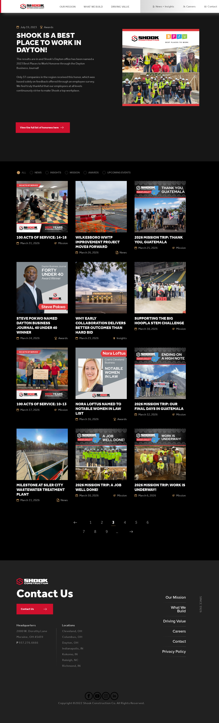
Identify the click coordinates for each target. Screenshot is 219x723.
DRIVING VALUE (120, 6)
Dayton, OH (70, 642)
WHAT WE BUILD (93, 6)
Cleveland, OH (72, 631)
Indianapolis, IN (72, 648)
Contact (212, 6)
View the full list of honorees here (39, 127)
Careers (191, 6)
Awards (93, 172)
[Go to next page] (131, 531)
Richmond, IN (71, 666)
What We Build (178, 609)
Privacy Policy (174, 651)
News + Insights (165, 6)
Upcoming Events (119, 172)
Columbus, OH (72, 637)
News (38, 172)
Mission (75, 172)
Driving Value (174, 621)
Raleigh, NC (70, 660)
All (24, 172)
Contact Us (27, 609)
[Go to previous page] (75, 522)
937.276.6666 (28, 642)
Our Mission (68, 6)
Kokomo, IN (70, 654)
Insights (55, 172)
